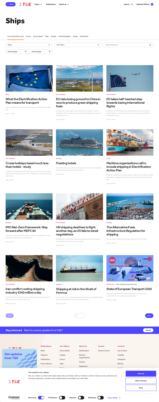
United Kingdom (64, 36)
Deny (141, 388)
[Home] (25, 4)
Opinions (44, 355)
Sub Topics (60, 45)
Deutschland (38, 36)
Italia (47, 36)
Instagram (121, 359)
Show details (113, 398)
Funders (82, 362)
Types (9, 45)
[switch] (62, 397)
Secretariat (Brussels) (15, 36)
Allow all (141, 374)
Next (149, 316)
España (53, 36)
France (28, 36)
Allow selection (141, 381)
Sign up (148, 330)
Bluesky (120, 364)
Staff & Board (84, 351)
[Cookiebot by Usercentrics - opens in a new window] (14, 397)
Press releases (46, 364)
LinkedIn (121, 355)
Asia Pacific (84, 36)
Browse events (104, 351)
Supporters (83, 366)
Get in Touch (122, 351)
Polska (75, 36)
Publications (51, 4)
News (43, 351)
